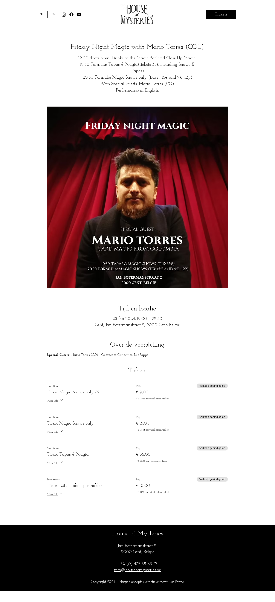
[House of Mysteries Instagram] (64, 14)
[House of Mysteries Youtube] (79, 14)
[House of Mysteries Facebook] (71, 14)
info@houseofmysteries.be (137, 570)
